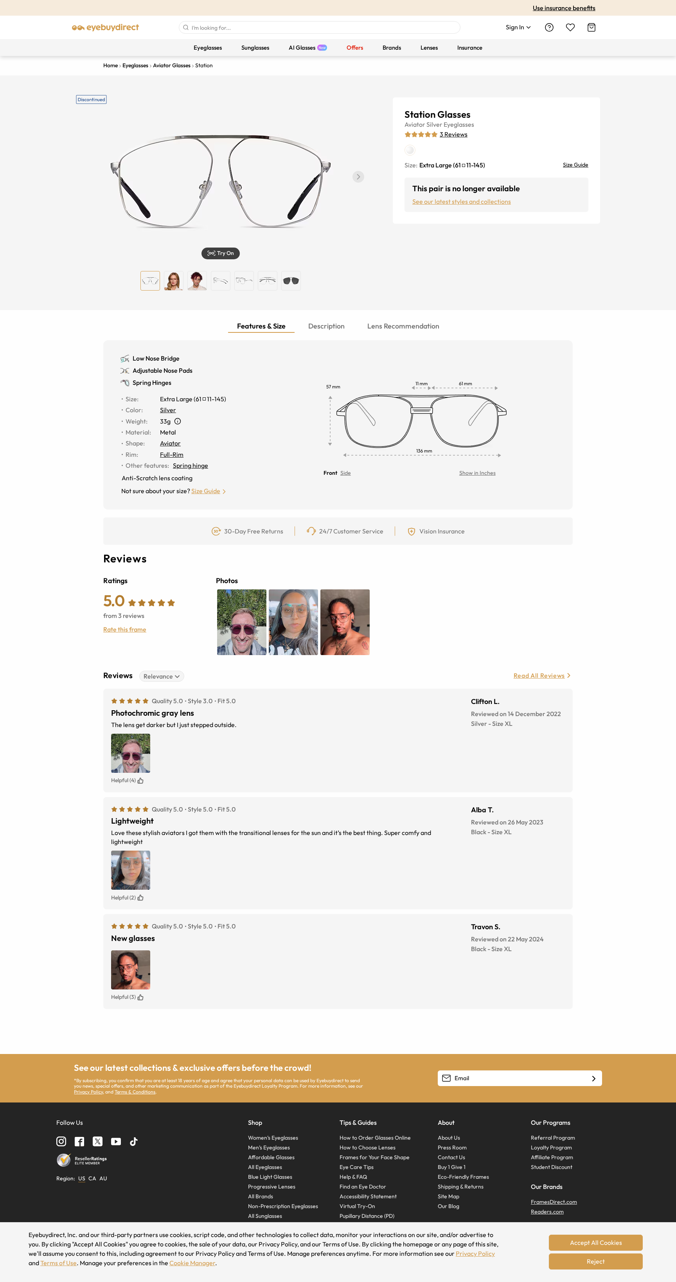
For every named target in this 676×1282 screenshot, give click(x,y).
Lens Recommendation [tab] (403, 325)
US (81, 1178)
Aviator (415, 124)
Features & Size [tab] (261, 325)
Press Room (452, 1147)
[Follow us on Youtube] (116, 1141)
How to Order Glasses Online (375, 1137)
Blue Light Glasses (270, 1176)
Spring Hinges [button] (152, 382)
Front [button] (330, 472)
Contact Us (451, 1157)
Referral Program (553, 1137)
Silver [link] (168, 410)
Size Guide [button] (205, 491)
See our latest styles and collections (461, 201)
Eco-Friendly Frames (463, 1176)
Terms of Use (58, 1263)
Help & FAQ (353, 1176)
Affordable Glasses (271, 1157)
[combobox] (319, 27)
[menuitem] (208, 47)
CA (92, 1178)
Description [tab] (326, 325)
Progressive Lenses (271, 1186)
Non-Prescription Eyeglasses (283, 1206)
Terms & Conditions (135, 1092)
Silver (434, 124)
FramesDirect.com (554, 1201)
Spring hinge (190, 465)
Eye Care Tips (357, 1167)
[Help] (549, 27)
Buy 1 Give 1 (452, 1167)
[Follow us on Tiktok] (133, 1141)
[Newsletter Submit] (594, 1078)
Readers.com (547, 1211)
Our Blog (448, 1206)
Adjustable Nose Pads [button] (162, 370)
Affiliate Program (552, 1157)
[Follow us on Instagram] (61, 1141)
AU (103, 1178)
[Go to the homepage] (105, 27)
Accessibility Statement (368, 1196)
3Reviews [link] (453, 134)
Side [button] (345, 472)
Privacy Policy (88, 1092)
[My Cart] (591, 27)
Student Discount (551, 1167)
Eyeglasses (459, 124)
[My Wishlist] (570, 27)
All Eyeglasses (265, 1167)
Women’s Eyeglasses (273, 1137)
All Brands (260, 1196)
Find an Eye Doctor (363, 1186)
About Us (449, 1137)
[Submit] (185, 27)
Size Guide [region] (575, 164)
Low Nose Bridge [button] (156, 358)
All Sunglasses (265, 1215)
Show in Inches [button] (477, 472)
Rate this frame (124, 629)
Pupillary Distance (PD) (367, 1215)
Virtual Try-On (357, 1206)
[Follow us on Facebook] (79, 1141)
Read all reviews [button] (539, 675)
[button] (358, 177)
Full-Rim (171, 454)
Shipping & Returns (461, 1186)
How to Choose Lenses (368, 1147)
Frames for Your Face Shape (375, 1157)
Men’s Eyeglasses (269, 1147)
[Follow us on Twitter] (97, 1141)
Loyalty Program (551, 1147)
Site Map (448, 1196)
